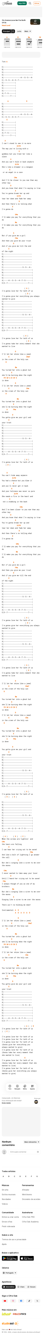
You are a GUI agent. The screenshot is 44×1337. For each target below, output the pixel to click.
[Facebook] (21, 1311)
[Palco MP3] (19, 1324)
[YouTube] (5, 1311)
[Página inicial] (7, 3)
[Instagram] (13, 1311)
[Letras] (6, 1324)
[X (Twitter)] (37, 1311)
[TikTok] (29, 1311)
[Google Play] (10, 1269)
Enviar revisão (6, 1113)
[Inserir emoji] (38, 1162)
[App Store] (27, 1269)
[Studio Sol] (10, 1334)
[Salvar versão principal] (13, 31)
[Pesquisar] (30, 3)
